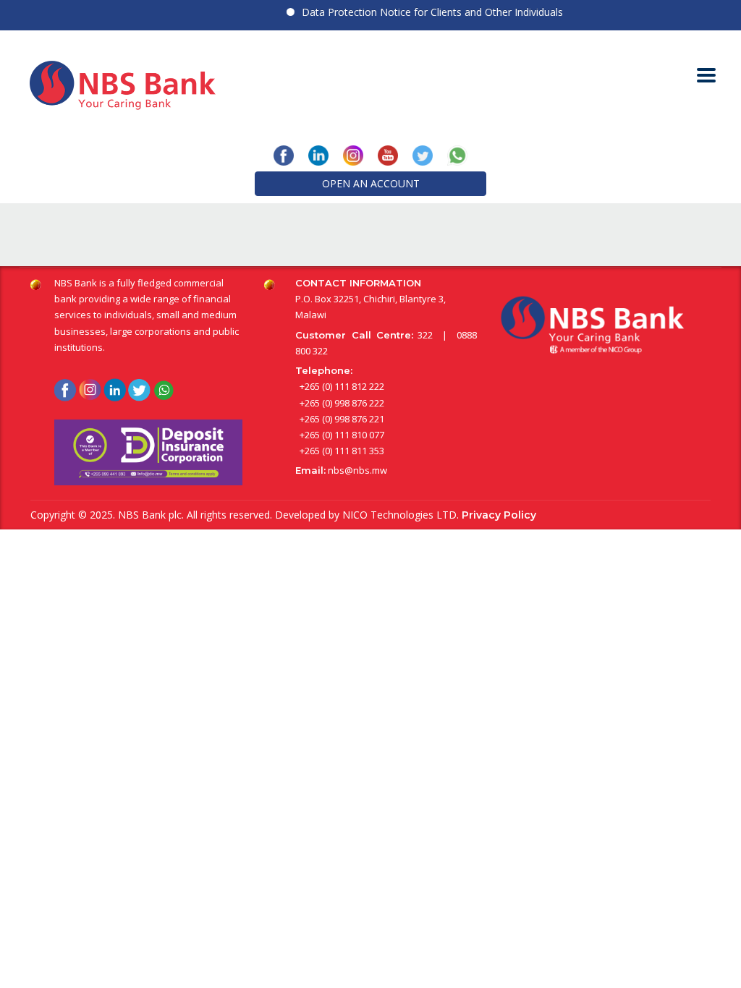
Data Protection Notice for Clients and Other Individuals (423, 12)
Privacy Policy (499, 514)
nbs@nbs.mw (357, 470)
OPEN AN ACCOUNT (371, 183)
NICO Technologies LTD (399, 514)
